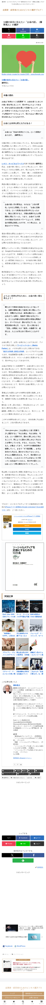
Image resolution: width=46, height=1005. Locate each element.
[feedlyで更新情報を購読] (20, 764)
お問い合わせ (33, 997)
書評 (25, 770)
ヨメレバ (30, 519)
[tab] (7, 946)
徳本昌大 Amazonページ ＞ (22, 758)
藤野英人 (6, 777)
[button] (37, 36)
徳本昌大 (16, 685)
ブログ (32, 770)
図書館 (27, 533)
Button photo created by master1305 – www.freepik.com (23, 74)
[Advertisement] (23, 807)
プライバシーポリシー (12, 997)
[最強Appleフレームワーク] (23, 966)
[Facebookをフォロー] (17, 764)
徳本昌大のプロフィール (33, 993)
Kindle (27, 529)
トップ (12, 993)
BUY (5, 351)
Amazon (27, 525)
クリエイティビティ (10, 774)
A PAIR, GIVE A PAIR (15, 351)
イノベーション (8, 770)
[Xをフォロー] (14, 764)
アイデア (39, 770)
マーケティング (23, 774)
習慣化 (18, 770)
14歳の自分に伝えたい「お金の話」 (15, 80)
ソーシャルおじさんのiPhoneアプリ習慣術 (27, 516)
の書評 (38, 777)
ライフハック (35, 774)
